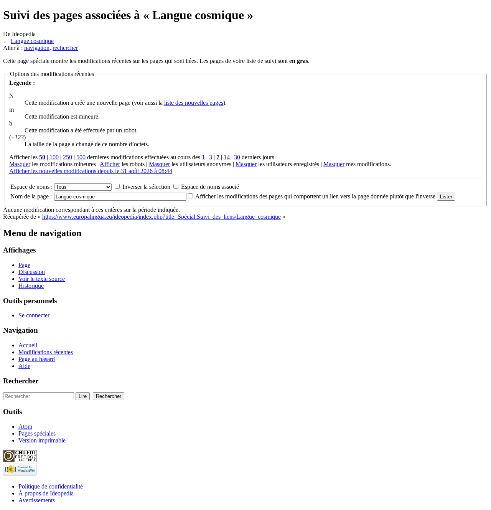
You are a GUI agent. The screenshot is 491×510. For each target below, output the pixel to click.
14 (227, 157)
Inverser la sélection (146, 186)
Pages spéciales (37, 433)
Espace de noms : (31, 186)
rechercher (65, 48)
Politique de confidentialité (50, 486)
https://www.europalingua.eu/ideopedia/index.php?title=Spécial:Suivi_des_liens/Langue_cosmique (161, 216)
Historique (31, 285)
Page (24, 265)
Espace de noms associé (210, 186)
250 (67, 157)
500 (81, 157)
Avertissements (36, 500)
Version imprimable (42, 440)
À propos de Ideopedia (46, 493)
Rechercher (20, 381)
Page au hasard (36, 359)
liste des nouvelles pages (193, 102)
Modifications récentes (45, 352)
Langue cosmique (32, 41)
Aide (24, 366)
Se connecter (33, 315)
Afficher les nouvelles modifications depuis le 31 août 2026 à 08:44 (90, 171)
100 (54, 157)
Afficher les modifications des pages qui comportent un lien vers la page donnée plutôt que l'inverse (315, 196)
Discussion (31, 272)
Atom (25, 426)
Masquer (19, 164)
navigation (36, 48)
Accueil (27, 345)
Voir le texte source (41, 279)
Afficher (110, 164)
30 (237, 157)
